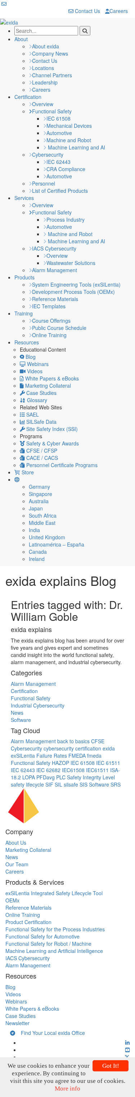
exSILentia (23, 755)
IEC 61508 (58, 118)
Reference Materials (55, 298)
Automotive (59, 132)
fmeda (94, 755)
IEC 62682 (48, 770)
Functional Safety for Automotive (42, 936)
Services (24, 197)
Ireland (37, 558)
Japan (36, 508)
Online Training (49, 335)
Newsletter (17, 1023)
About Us (15, 842)
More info (67, 1088)
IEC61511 (97, 770)
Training (23, 313)
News (17, 712)
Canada (38, 551)
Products (24, 277)
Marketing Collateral (47, 385)
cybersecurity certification (72, 748)
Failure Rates (51, 755)
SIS (83, 784)
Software (21, 719)
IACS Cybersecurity (54, 248)
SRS (116, 784)
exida (109, 748)
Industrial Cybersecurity (37, 705)
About (21, 39)
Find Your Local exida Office (50, 1032)
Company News (50, 53)
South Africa (43, 515)
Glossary (36, 400)
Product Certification (28, 922)
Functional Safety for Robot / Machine (48, 943)
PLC (61, 777)
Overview (42, 104)
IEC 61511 (108, 762)
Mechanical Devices (69, 125)
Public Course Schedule (59, 327)
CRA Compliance (65, 169)
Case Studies (41, 392)
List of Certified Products (60, 190)
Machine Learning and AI (75, 147)
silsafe (71, 784)
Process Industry (65, 219)
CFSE (97, 741)
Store (27, 472)
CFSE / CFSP (41, 450)
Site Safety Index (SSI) (51, 428)
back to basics (73, 741)
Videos (34, 371)
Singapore (40, 493)
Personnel (43, 183)
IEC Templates (49, 306)
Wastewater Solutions (70, 262)
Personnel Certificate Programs (61, 465)
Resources (26, 342)
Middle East (42, 522)
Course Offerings (51, 320)
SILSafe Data (41, 421)
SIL (58, 784)
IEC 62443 (58, 161)
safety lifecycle (27, 784)
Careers (118, 10)
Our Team (16, 864)
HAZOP (60, 762)
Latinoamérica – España (56, 544)
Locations (43, 67)
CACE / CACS (41, 457)
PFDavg (45, 777)
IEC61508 (73, 770)
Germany (39, 486)
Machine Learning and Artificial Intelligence (54, 950)
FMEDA (77, 755)
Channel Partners (52, 75)
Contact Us (86, 10)
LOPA (28, 777)
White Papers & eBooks (51, 378)
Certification (27, 96)
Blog (30, 356)
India (34, 530)
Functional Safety (52, 111)
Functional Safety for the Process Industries (55, 929)
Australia (39, 501)
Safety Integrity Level (91, 777)
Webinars (37, 363)
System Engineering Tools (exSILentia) (76, 284)
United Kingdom (47, 537)
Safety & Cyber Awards (52, 443)
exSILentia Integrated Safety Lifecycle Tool (54, 893)
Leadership (45, 82)
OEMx (12, 900)
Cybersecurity (47, 154)
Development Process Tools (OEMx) (73, 291)
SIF (49, 784)
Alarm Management (54, 270)
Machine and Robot (68, 140)
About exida (45, 46)
